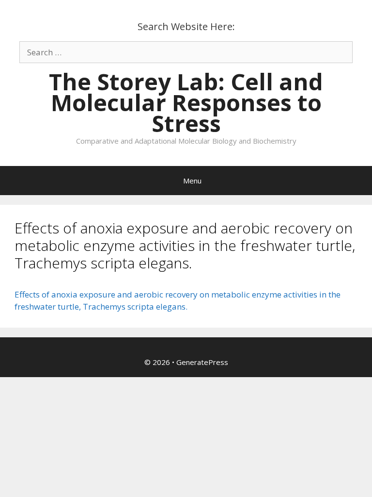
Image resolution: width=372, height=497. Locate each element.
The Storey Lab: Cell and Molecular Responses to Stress (186, 102)
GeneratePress (202, 362)
